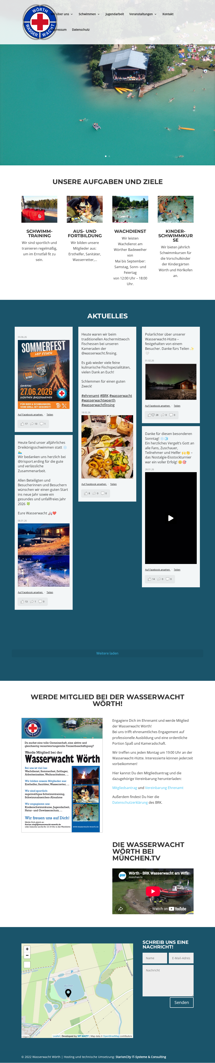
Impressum (59, 30)
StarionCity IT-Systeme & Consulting (141, 1057)
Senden (181, 1002)
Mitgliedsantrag (124, 787)
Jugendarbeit (115, 14)
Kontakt (168, 14)
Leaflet (56, 1036)
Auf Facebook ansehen (30, 414)
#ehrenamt (90, 395)
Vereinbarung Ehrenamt (164, 787)
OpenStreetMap (111, 1036)
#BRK (104, 395)
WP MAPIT (83, 1036)
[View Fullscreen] (27, 965)
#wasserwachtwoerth (98, 400)
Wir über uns (60, 14)
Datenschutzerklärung (130, 802)
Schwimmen (87, 14)
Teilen (50, 414)
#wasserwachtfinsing (98, 405)
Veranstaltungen (141, 14)
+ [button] (27, 949)
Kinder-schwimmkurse (175, 236)
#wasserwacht (120, 395)
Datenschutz (81, 30)
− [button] (27, 955)
